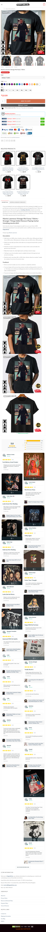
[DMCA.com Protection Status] (16, 926)
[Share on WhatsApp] (2, 141)
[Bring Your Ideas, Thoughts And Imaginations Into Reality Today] (23, 4)
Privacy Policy (4, 898)
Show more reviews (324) (23, 867)
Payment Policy (4, 903)
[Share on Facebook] (4, 141)
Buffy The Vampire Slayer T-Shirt (35, 501)
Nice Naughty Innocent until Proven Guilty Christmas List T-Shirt (38, 169)
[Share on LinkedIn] (14, 141)
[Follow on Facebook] (19, 0)
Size (2, 87)
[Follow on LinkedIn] (26, 0)
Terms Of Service (5, 905)
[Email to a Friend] (9, 141)
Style (2, 75)
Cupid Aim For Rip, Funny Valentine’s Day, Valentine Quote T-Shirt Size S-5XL (7, 169)
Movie (15, 67)
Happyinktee (6, 229)
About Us (3, 895)
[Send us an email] (23, 0)
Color (2, 81)
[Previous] (3, 32)
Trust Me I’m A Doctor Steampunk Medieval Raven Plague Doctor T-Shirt (23, 169)
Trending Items (9, 67)
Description (5, 202)
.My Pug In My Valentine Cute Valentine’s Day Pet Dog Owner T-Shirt (23, 193)
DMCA (2, 921)
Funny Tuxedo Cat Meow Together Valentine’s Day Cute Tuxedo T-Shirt (8, 193)
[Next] (43, 32)
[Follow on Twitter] (22, 0)
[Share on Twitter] (7, 141)
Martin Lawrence (16, 137)
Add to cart (26, 101)
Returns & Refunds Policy (7, 900)
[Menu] (2, 4)
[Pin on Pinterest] (12, 141)
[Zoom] (2, 53)
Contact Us (3, 913)
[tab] (5, 202)
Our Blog (3, 918)
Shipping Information (6, 916)
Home (2, 67)
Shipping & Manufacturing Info (17, 202)
